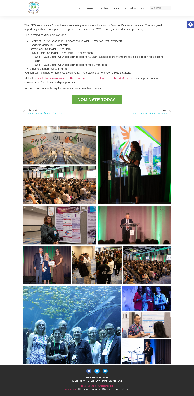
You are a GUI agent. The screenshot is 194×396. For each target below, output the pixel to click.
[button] (190, 24)
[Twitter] (97, 371)
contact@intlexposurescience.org (97, 386)
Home (77, 8)
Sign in (144, 8)
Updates (104, 8)
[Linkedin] (105, 371)
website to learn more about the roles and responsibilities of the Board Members (84, 78)
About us (89, 8)
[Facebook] (88, 371)
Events (116, 8)
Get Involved (130, 8)
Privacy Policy (71, 389)
